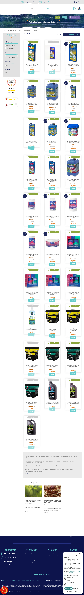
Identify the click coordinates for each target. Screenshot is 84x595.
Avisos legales (37, 591)
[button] (72, 591)
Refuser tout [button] (77, 588)
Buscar (57, 8)
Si (7, 65)
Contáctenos (51, 2)
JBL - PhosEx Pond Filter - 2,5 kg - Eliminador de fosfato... (73, 142)
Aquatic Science (11, 45)
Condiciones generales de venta (31, 557)
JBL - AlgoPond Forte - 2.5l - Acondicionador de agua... (32, 104)
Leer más (26, 511)
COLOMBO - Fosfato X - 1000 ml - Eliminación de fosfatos (52, 403)
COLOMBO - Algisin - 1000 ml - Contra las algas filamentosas (52, 329)
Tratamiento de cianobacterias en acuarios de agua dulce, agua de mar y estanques (52, 501)
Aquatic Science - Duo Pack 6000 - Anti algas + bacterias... (32, 293)
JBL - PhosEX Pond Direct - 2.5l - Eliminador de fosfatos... (73, 180)
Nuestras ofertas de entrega (31, 553)
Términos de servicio (31, 555)
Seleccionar (71, 34)
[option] (33, 498)
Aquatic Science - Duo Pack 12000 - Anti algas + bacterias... (53, 293)
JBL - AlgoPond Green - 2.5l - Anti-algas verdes (52, 142)
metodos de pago (31, 560)
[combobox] (79, 554)
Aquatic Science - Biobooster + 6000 (52, 217)
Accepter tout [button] (68, 588)
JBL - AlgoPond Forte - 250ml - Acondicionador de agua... (52, 65)
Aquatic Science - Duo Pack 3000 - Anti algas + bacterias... (73, 255)
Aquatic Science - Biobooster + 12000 (73, 217)
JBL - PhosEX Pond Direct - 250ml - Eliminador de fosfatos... (32, 180)
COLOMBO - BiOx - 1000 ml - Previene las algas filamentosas (52, 366)
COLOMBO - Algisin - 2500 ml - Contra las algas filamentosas (73, 329)
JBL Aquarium (11, 48)
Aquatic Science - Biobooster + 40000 (52, 255)
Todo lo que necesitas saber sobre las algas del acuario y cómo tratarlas (33, 500)
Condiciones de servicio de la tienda (25, 591)
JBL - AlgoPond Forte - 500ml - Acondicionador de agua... (73, 65)
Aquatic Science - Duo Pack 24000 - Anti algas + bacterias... (73, 293)
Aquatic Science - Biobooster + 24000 (32, 255)
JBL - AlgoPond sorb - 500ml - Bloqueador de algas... (32, 65)
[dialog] (73, 573)
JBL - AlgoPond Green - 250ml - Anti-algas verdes (73, 104)
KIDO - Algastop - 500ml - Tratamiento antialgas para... (32, 328)
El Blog (43, 2)
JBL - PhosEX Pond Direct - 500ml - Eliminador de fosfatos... (52, 180)
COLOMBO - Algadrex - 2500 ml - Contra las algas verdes (32, 440)
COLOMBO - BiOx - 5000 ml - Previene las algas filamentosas (32, 403)
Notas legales (31, 562)
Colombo (9, 47)
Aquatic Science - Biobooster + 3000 (32, 217)
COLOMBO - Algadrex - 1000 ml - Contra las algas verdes (73, 403)
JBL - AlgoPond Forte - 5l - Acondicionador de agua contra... (52, 104)
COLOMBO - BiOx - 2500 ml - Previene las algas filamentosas (73, 366)
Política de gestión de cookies (31, 564)
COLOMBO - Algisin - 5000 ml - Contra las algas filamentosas (32, 366)
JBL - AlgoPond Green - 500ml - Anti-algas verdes (31, 142)
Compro (31, 72)
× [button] (80, 553)
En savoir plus (70, 572)
